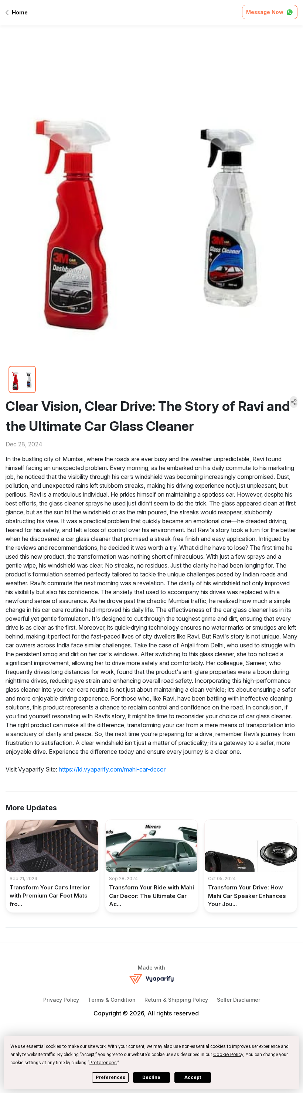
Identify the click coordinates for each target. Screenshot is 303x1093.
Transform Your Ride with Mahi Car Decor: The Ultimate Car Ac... (151, 896)
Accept (192, 1077)
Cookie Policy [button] (228, 1054)
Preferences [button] (103, 1062)
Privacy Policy (61, 1000)
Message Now (264, 12)
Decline (151, 1077)
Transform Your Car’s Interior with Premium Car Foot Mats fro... (50, 896)
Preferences (110, 1077)
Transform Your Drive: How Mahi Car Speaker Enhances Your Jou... (247, 896)
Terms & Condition (112, 1000)
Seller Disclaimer (238, 1000)
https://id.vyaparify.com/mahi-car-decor (112, 769)
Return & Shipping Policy (176, 1000)
